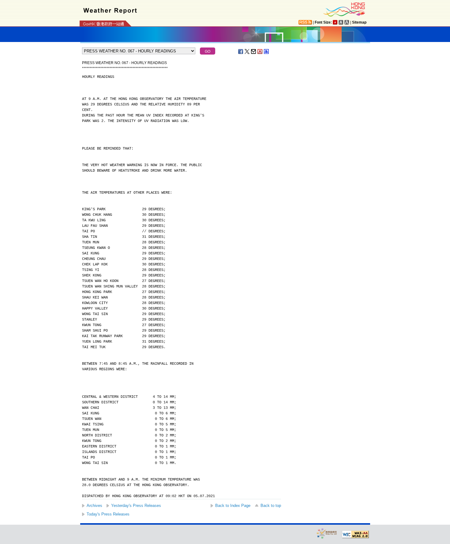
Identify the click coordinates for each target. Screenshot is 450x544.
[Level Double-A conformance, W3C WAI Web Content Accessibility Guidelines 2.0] (355, 534)
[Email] (254, 51)
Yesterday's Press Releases (136, 505)
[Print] (266, 51)
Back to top (271, 505)
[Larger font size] (341, 22)
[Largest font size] (346, 22)
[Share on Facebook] (241, 51)
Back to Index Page (232, 505)
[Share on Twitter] (247, 51)
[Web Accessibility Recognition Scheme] (327, 533)
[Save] (260, 51)
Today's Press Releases (108, 514)
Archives (94, 505)
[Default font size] (335, 22)
